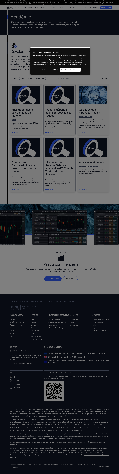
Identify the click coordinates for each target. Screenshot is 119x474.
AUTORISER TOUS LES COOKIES (70, 69)
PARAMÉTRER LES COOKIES (50, 69)
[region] (60, 61)
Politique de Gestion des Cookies (77, 64)
